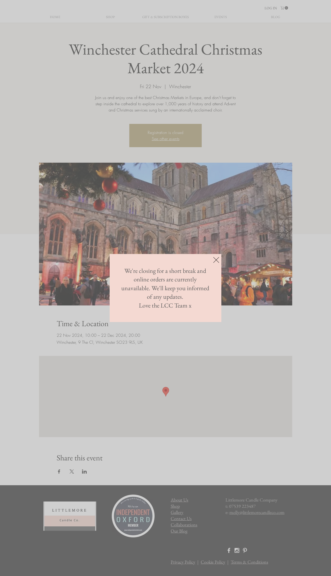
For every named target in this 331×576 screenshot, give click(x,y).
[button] (216, 260)
